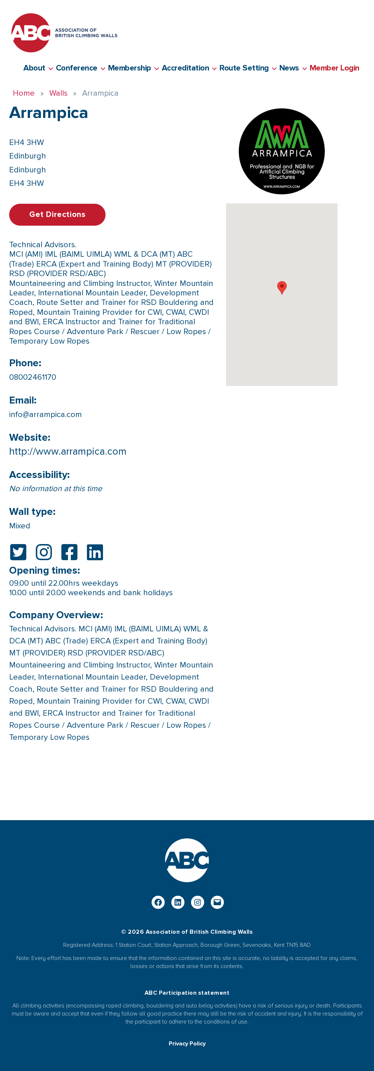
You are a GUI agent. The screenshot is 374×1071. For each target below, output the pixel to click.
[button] (282, 288)
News (289, 68)
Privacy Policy (187, 1043)
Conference (77, 68)
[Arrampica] (282, 151)
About (34, 68)
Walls (58, 93)
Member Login (334, 68)
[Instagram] (197, 902)
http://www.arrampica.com (67, 451)
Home (24, 93)
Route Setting (244, 68)
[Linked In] (177, 902)
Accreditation (185, 68)
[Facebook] (158, 902)
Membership (129, 68)
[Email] (217, 902)
